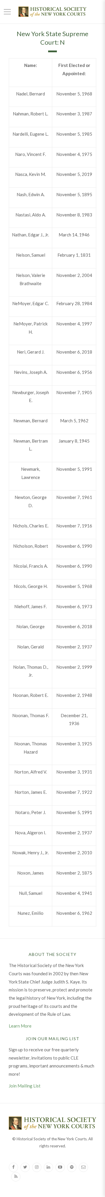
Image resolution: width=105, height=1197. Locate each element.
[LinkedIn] (48, 1167)
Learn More (20, 1025)
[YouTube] (60, 1167)
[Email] (83, 1167)
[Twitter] (25, 1167)
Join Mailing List (25, 1085)
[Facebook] (13, 1167)
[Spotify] (71, 1167)
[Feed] (15, 1176)
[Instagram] (36, 1167)
